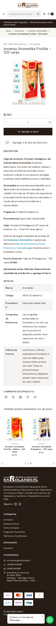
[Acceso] (44, 14)
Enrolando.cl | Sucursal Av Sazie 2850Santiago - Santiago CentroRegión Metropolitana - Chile (21, 576)
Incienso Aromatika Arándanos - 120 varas (41, 447)
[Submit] (38, 14)
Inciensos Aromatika (19, 239)
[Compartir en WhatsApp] (20, 397)
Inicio (8, 31)
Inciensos (19, 31)
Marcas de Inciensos (26, 243)
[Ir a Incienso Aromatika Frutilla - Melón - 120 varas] (14, 428)
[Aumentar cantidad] (49, 122)
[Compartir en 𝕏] (13, 397)
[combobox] (24, 14)
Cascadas (21, 247)
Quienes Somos (11, 523)
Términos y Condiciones (15, 536)
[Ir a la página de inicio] (28, 5)
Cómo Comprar (11, 527)
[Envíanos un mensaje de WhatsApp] (50, 620)
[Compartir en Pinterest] (27, 397)
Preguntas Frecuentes (14, 532)
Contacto (8, 519)
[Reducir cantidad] (6, 122)
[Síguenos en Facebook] (19, 504)
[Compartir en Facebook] (6, 397)
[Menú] (3, 14)
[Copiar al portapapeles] (35, 397)
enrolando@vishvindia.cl (18, 560)
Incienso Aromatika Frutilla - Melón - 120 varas (14, 449)
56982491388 (14, 568)
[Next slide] (53, 463)
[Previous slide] (3, 463)
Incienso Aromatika (37, 31)
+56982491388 (14, 564)
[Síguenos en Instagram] (15, 504)
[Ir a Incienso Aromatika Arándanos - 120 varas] (41, 428)
